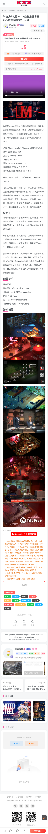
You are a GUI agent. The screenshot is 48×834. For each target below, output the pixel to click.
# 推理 (30, 604)
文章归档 (19, 797)
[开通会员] (44, 817)
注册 (33, 743)
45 (32, 653)
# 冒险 (16, 596)
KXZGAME (23, 801)
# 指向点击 (20, 604)
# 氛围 (33, 596)
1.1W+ (25, 653)
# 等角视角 (9, 604)
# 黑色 (7, 608)
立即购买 (24, 59)
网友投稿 (13, 24)
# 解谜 (16, 600)
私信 (42, 26)
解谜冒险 (20, 10)
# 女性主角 (26, 600)
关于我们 (38, 797)
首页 (5, 10)
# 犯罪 (39, 604)
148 (38, 653)
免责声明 (28, 797)
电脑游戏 (12, 10)
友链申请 (10, 797)
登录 (18, 743)
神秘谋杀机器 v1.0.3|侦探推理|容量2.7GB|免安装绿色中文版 (21, 18)
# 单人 (7, 596)
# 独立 (24, 596)
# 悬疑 (36, 600)
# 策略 (7, 600)
